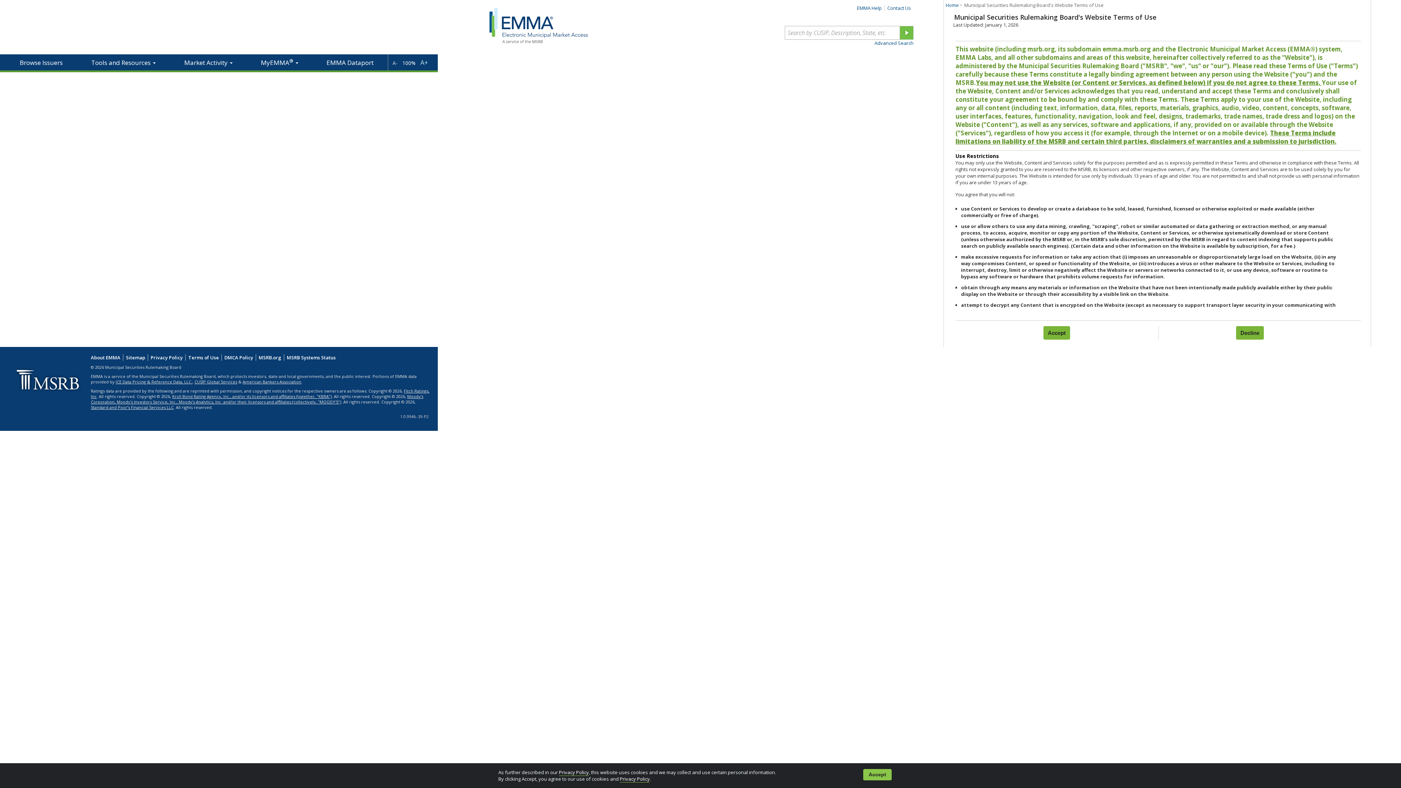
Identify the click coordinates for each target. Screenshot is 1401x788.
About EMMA (105, 357)
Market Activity (206, 62)
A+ (424, 62)
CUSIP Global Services (215, 382)
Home (952, 5)
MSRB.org (270, 357)
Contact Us (899, 8)
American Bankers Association (272, 382)
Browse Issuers (41, 62)
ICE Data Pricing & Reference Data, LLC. (154, 382)
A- (395, 62)
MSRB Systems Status (311, 357)
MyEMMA (277, 62)
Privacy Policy (574, 772)
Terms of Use (203, 357)
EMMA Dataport (350, 62)
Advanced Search (894, 43)
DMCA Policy (238, 357)
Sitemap (135, 357)
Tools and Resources (121, 62)
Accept (877, 774)
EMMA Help (869, 8)
